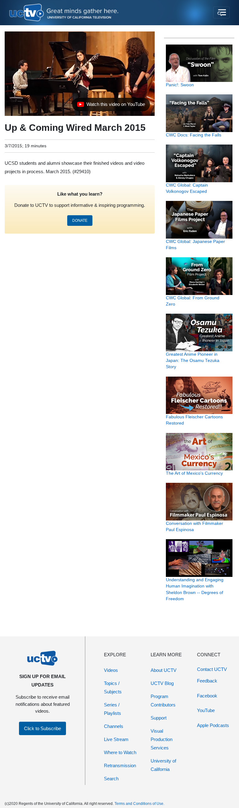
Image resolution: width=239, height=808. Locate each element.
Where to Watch (120, 752)
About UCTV (163, 670)
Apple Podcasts (213, 725)
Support (158, 717)
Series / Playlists (112, 709)
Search (111, 778)
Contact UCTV (212, 669)
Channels (113, 726)
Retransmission (120, 765)
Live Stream (116, 739)
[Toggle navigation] (221, 12)
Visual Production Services (161, 739)
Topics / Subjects (113, 687)
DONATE (79, 220)
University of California (163, 765)
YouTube (206, 710)
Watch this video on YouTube (111, 106)
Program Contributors (163, 700)
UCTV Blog (162, 683)
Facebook (207, 695)
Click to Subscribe (42, 728)
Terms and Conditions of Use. (139, 803)
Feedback (207, 680)
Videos (111, 670)
